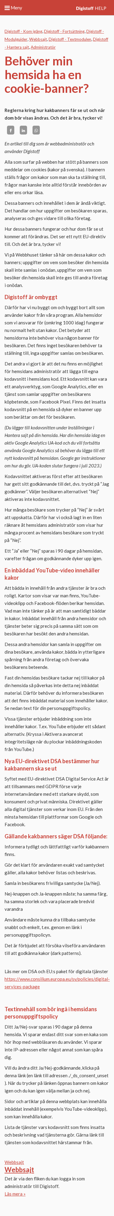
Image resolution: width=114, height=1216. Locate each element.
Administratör (43, 47)
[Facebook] (10, 130)
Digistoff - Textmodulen (70, 39)
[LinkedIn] (23, 130)
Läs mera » (15, 1194)
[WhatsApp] (36, 130)
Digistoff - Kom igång (23, 31)
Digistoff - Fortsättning (64, 31)
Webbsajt (38, 39)
